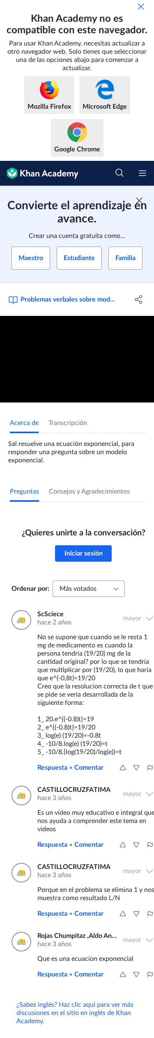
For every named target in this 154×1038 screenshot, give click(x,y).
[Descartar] (140, 6)
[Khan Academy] (39, 173)
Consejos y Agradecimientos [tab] (89, 491)
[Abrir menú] (142, 173)
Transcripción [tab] (67, 423)
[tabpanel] (77, 448)
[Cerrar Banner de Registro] (139, 200)
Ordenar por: (30, 588)
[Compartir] (139, 299)
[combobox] (89, 589)
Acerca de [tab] (24, 423)
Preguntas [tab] (24, 491)
